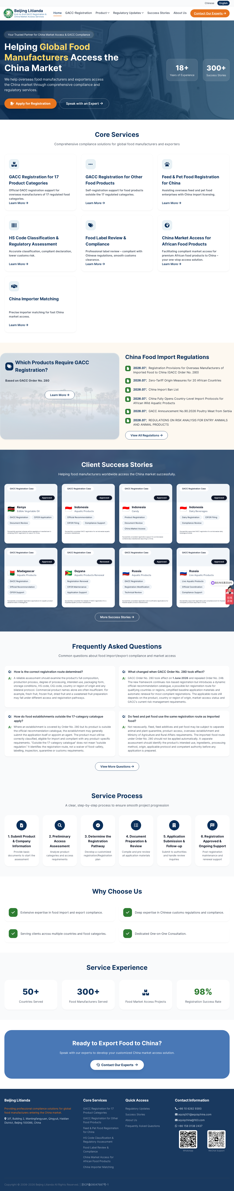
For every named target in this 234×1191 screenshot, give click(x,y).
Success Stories (158, 13)
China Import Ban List (156, 389)
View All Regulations (145, 435)
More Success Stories (115, 617)
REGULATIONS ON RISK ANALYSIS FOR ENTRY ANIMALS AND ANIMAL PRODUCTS (180, 422)
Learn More (58, 395)
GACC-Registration (78, 13)
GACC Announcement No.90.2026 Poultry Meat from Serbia (182, 411)
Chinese (209, 3)
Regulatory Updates (127, 13)
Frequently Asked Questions (142, 1125)
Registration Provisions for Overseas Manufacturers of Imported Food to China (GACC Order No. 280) (178, 370)
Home (57, 13)
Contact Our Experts (208, 13)
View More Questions (115, 766)
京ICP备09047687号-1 (95, 1184)
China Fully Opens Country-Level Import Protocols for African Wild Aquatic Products (178, 401)
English (223, 3)
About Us (180, 13)
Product (101, 13)
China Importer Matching (98, 1167)
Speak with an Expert (82, 103)
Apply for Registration (33, 103)
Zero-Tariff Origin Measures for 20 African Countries (177, 380)
